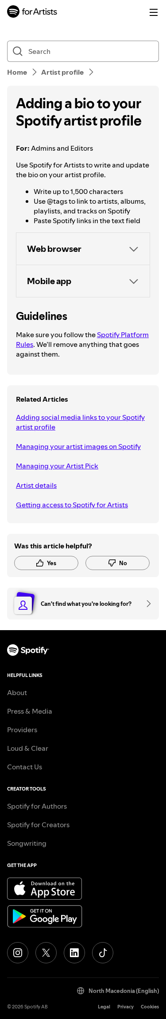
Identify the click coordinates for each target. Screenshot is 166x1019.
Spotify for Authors (37, 806)
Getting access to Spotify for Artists (72, 505)
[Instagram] (17, 952)
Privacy (125, 1007)
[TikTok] (102, 952)
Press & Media (29, 711)
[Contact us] (145, 603)
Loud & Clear (27, 748)
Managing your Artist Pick (57, 466)
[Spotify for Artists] (32, 12)
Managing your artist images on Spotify (78, 446)
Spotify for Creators (38, 824)
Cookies (150, 1007)
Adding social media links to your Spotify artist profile (80, 422)
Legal (104, 1007)
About (17, 692)
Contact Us (24, 767)
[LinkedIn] (74, 952)
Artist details (36, 485)
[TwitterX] (46, 952)
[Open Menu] (153, 12)
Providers (22, 729)
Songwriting (26, 843)
